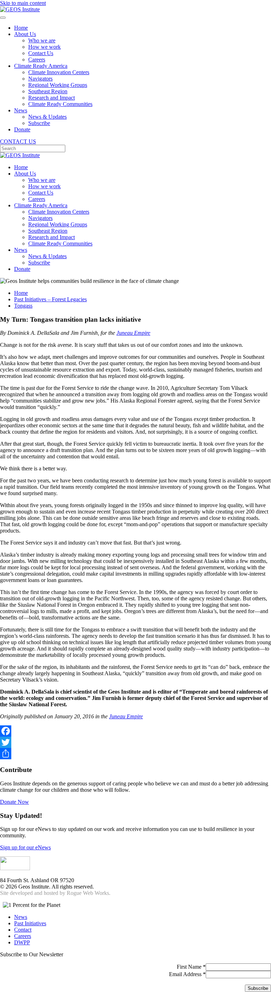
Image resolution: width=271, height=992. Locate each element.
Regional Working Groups (57, 85)
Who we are (41, 40)
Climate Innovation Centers (58, 72)
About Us (25, 34)
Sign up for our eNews (25, 847)
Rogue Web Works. (88, 893)
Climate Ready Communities (60, 104)
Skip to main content (23, 3)
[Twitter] (135, 742)
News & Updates (47, 117)
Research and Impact (51, 98)
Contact (22, 930)
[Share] (135, 753)
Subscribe (39, 123)
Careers (36, 60)
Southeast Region (47, 91)
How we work (44, 47)
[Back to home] (20, 9)
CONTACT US (18, 141)
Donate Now (14, 802)
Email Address (187, 974)
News (20, 110)
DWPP (22, 942)
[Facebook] (135, 731)
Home (21, 28)
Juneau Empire (133, 333)
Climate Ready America (40, 66)
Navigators (40, 79)
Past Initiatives (30, 923)
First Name (191, 967)
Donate (22, 129)
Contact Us (40, 53)
